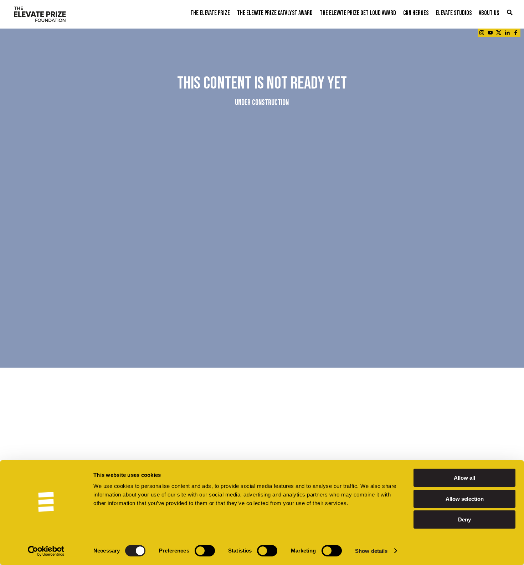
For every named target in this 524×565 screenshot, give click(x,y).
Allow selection (465, 499)
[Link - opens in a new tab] (482, 33)
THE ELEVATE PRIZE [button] (210, 13)
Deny (464, 519)
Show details (371, 551)
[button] (510, 13)
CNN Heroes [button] (415, 13)
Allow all (464, 478)
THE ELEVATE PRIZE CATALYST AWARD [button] (275, 13)
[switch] (205, 550)
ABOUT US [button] (489, 13)
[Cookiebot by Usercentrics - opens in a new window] (46, 551)
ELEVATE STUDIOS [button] (454, 13)
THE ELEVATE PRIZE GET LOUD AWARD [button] (358, 13)
